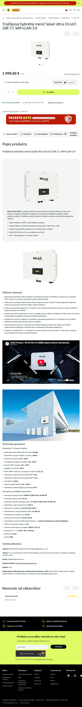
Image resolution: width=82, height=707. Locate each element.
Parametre (27, 134)
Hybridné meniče (53, 18)
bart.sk (27, 703)
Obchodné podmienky (9, 700)
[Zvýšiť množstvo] (12, 92)
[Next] (76, 33)
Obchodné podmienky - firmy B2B (56, 700)
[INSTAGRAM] (74, 675)
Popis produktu (12, 134)
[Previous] (67, 33)
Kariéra (52, 680)
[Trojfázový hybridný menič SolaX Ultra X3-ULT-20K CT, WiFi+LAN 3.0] (41, 50)
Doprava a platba (7, 674)
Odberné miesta (7, 686)
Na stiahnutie (43, 134)
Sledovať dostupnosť (55, 103)
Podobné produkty (73, 134)
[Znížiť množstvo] (4, 92)
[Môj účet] (74, 10)
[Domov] (8, 10)
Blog (19, 677)
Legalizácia (37, 680)
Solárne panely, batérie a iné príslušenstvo (19, 18)
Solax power (66, 18)
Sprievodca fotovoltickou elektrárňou (22, 682)
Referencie (37, 684)
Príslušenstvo (58, 134)
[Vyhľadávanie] (70, 10)
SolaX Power (13, 111)
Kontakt (52, 674)
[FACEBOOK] (68, 675)
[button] (72, 74)
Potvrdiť (58, 647)
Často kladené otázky (25, 674)
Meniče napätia (41, 18)
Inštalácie (15, 10)
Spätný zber (40, 700)
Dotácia (36, 674)
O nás (52, 677)
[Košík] (78, 10)
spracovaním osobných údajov (43, 659)
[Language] (66, 10)
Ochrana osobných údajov (26, 700)
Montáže (37, 677)
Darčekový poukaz (8, 682)
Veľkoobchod (54, 684)
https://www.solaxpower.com (26, 563)
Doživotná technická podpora (24, 689)
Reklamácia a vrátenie (6, 678)
